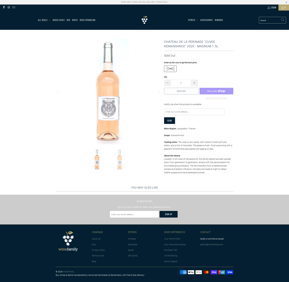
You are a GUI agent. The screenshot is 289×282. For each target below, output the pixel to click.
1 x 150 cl (170, 68)
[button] (44, 20)
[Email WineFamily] (13, 7)
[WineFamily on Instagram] (8, 7)
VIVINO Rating (170, 255)
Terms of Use (98, 255)
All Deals (132, 239)
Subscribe (132, 244)
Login (273, 7)
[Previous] (58, 91)
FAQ (94, 244)
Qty (165, 77)
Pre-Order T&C (170, 250)
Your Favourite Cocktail (175, 244)
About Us (96, 239)
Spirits (131, 250)
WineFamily (68, 271)
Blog (94, 261)
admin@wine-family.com (211, 244)
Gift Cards (132, 255)
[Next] (158, 91)
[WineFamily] (144, 20)
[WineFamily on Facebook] (3, 7)
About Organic (170, 261)
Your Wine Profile (172, 239)
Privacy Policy (98, 250)
